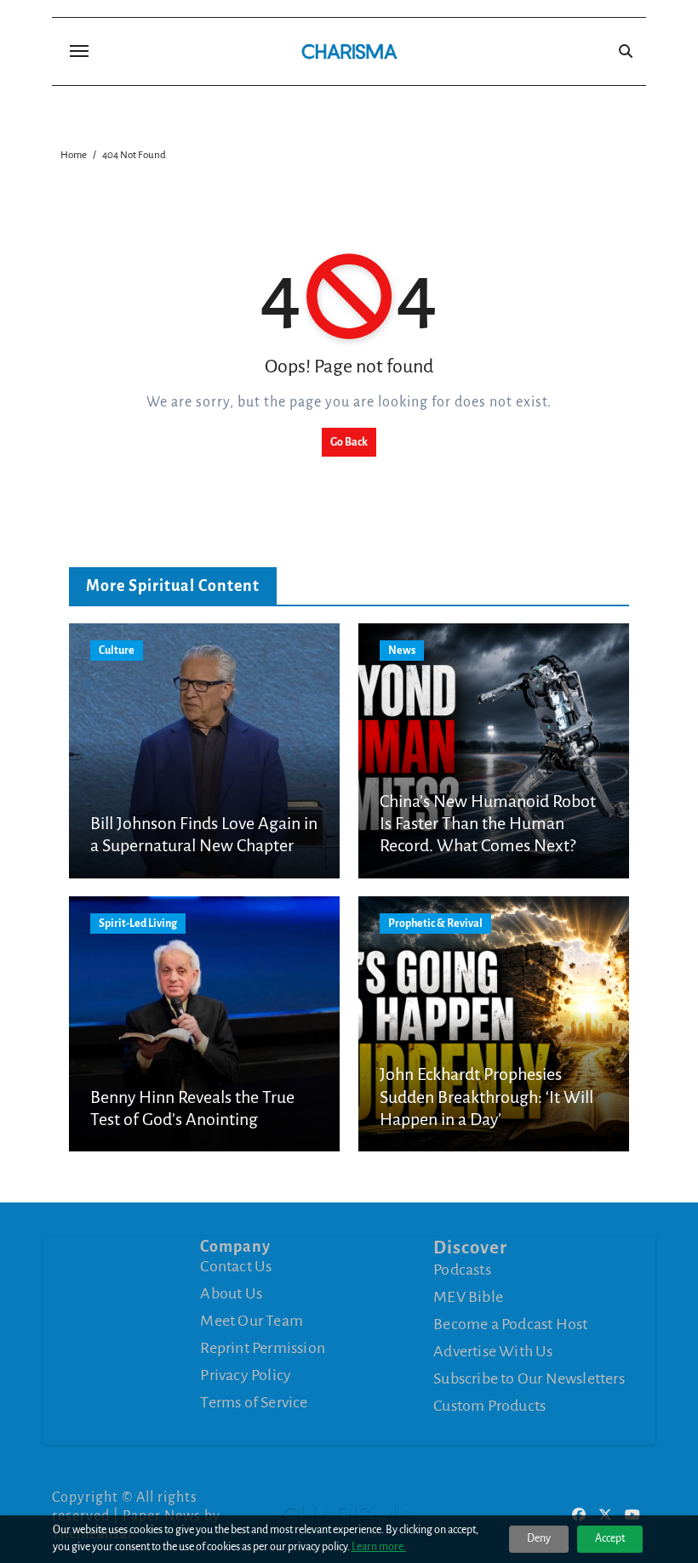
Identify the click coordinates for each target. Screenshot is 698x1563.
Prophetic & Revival (435, 923)
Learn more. (379, 1547)
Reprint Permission (262, 1347)
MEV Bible (468, 1296)
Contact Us (236, 1266)
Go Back (349, 442)
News (401, 650)
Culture (116, 650)
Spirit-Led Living (138, 923)
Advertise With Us (492, 1351)
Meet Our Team (251, 1320)
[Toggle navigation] (79, 51)
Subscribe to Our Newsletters (529, 1378)
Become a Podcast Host (510, 1324)
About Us (231, 1293)
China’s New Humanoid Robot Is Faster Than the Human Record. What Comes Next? (488, 823)
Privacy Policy (245, 1375)
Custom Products (489, 1405)
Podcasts (462, 1269)
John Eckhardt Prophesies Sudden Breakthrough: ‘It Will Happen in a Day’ (486, 1096)
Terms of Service (253, 1402)
